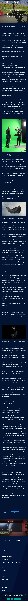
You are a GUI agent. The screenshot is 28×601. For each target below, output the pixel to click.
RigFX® (3, 545)
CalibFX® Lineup (5, 548)
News (3, 573)
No (12, 599)
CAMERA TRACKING (9, 8)
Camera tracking (5, 559)
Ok (8, 599)
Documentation (5, 579)
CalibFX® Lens (4, 550)
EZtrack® (3, 553)
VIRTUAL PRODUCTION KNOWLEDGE (14, 10)
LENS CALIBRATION (19, 8)
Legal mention (4, 582)
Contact (3, 576)
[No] (26, 596)
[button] (25, 1)
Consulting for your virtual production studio (11, 562)
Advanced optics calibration (7, 556)
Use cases (4, 570)
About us (3, 567)
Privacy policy (18, 599)
